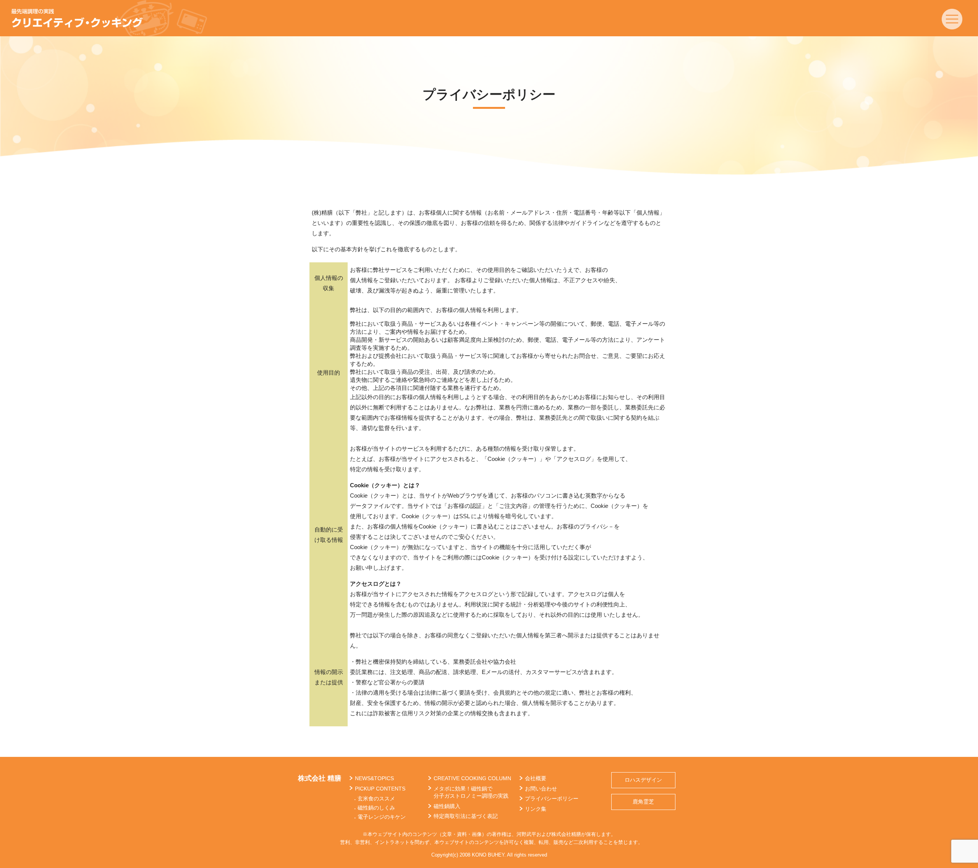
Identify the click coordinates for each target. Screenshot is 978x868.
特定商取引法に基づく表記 (466, 816)
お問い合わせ (541, 789)
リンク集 (535, 809)
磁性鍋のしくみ (376, 808)
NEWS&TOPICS (374, 778)
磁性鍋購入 (447, 806)
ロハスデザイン (643, 780)
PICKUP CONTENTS (380, 789)
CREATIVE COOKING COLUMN (472, 778)
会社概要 (535, 778)
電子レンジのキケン (382, 817)
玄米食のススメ (376, 798)
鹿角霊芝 (643, 801)
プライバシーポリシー (551, 798)
